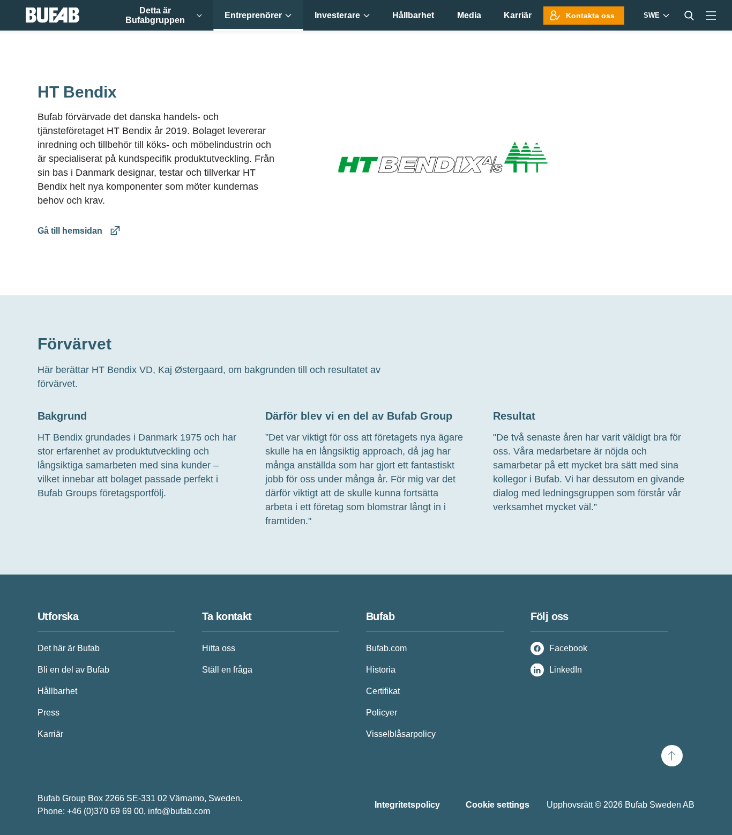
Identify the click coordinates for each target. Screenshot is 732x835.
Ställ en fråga (227, 669)
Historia (380, 669)
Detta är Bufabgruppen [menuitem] (155, 15)
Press (48, 712)
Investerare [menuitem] (337, 15)
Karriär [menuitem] (518, 15)
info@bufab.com (179, 811)
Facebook (568, 648)
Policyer (381, 712)
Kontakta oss (590, 15)
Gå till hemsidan (71, 230)
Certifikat (383, 691)
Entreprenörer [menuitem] (253, 15)
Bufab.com (386, 648)
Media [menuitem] (469, 15)
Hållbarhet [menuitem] (413, 15)
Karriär (50, 734)
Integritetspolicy (407, 804)
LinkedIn (565, 669)
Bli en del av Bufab (73, 669)
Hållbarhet (57, 691)
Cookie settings (497, 804)
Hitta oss (218, 648)
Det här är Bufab (69, 648)
